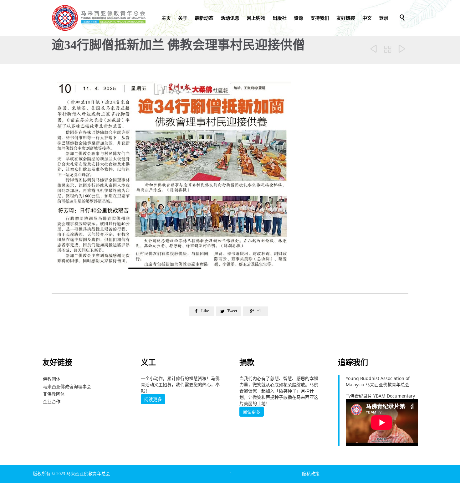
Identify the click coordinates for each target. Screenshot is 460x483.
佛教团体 (51, 379)
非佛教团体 (54, 394)
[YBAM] (99, 18)
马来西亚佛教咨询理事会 (67, 386)
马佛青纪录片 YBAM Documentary (380, 396)
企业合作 (51, 401)
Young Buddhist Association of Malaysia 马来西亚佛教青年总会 (378, 381)
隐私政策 (310, 473)
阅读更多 (153, 399)
